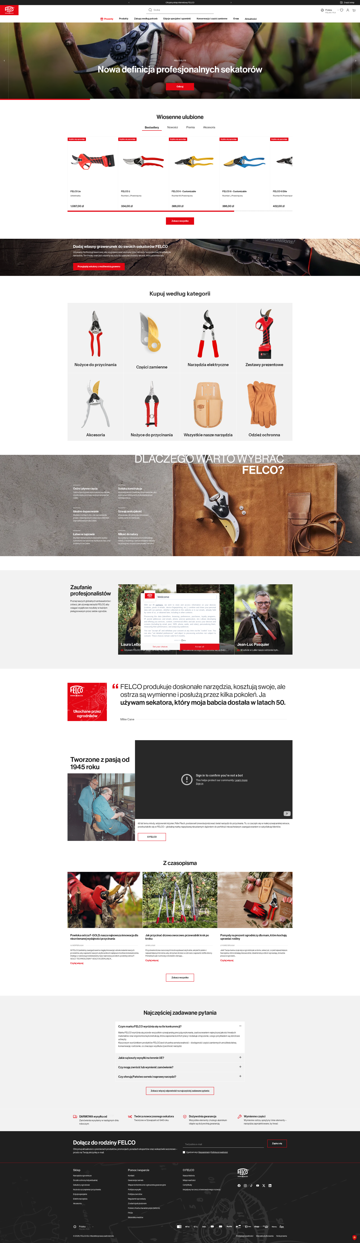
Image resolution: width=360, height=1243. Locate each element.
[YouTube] (257, 1185)
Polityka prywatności (244, 1236)
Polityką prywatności (219, 1152)
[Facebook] (239, 1185)
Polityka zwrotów (135, 1194)
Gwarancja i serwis (135, 1180)
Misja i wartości (189, 1180)
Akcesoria (77, 1203)
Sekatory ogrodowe (81, 1185)
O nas (236, 18)
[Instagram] (245, 1185)
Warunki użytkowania (265, 1236)
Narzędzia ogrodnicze (82, 1175)
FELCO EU (84, 1236)
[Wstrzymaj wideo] (288, 814)
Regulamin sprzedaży (137, 1199)
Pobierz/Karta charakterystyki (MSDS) (144, 1208)
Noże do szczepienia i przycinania (87, 1189)
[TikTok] (251, 1185)
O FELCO (152, 837)
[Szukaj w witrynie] (150, 10)
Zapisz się (277, 1143)
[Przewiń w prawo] (231, 2)
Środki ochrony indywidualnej (85, 1180)
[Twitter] (263, 1185)
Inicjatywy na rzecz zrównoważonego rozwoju (201, 1189)
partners (159, 605)
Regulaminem (204, 1152)
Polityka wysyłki (134, 1189)
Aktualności (251, 19)
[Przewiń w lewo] (129, 2)
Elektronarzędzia (80, 1199)
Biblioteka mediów (135, 1217)
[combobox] (183, 10)
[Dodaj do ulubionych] (114, 139)
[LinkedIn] (270, 1185)
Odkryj (180, 86)
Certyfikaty (187, 1185)
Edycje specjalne (80, 1194)
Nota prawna (281, 1236)
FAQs (130, 1213)
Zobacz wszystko (180, 221)
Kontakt (131, 1175)
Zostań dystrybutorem (137, 1203)
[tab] (152, 128)
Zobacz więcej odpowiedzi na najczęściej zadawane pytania (180, 1091)
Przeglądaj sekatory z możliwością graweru (99, 266)
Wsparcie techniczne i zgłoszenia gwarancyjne (147, 1185)
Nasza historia (189, 1175)
